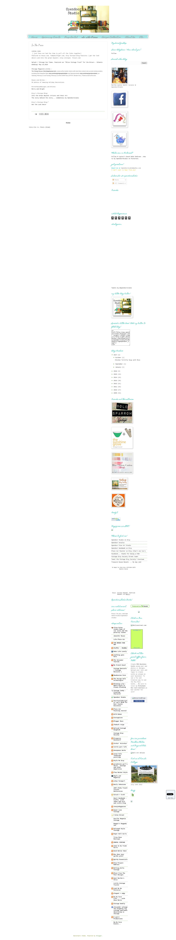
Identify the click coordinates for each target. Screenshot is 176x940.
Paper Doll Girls (120, 834)
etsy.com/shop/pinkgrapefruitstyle (58, 73)
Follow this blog (139, 701)
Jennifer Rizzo (119, 636)
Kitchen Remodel (122, 593)
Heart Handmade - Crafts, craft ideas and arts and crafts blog (120, 800)
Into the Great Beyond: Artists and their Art (49, 95)
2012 (116, 383)
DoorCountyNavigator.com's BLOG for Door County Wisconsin (120, 703)
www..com (137, 630)
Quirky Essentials (120, 859)
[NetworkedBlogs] (138, 698)
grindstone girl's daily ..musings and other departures (120, 766)
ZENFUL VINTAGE (119, 842)
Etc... (141, 37)
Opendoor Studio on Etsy (120, 540)
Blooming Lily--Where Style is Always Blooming (120, 685)
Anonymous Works (120, 750)
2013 (116, 380)
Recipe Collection (111, 37)
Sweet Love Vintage (118, 811)
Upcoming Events (51, 37)
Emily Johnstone (120, 784)
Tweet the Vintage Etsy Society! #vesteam (127, 559)
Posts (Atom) (45, 127)
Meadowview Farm (120, 675)
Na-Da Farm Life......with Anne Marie (119, 898)
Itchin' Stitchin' (120, 743)
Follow (113, 53)
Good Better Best (120, 851)
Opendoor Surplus (117, 543)
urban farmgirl (119, 781)
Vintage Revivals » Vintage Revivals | (120, 670)
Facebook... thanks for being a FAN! (125, 554)
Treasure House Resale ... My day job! (126, 562)
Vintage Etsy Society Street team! (124, 556)
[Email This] (40, 114)
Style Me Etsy (119, 760)
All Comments (119, 183)
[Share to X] (44, 114)
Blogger (99, 936)
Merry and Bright (38, 89)
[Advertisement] (121, 273)
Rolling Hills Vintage (119, 869)
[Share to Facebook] (46, 114)
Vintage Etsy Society (118, 734)
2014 (116, 377)
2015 (116, 374)
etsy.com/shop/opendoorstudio (88, 73)
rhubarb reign (119, 724)
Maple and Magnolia (117, 776)
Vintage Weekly (119, 903)
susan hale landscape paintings (118, 755)
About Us (130, 37)
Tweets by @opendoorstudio (121, 288)
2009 (116, 393)
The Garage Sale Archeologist (120, 679)
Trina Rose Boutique (118, 838)
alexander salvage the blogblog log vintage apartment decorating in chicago (120, 910)
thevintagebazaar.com (50, 71)
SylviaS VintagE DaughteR (120, 729)
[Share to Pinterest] (48, 114)
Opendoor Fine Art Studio (121, 545)
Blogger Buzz (118, 721)
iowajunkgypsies (120, 806)
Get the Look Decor (39, 104)
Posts (116, 180)
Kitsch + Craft (119, 795)
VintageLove (118, 718)
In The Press (90, 37)
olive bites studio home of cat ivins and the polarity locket (120, 630)
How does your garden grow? (119, 855)
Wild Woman (118, 714)
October (118, 357)
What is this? (137, 647)
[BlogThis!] (42, 114)
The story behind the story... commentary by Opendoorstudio (55, 98)
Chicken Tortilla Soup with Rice (127, 360)
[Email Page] (36, 114)
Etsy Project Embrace (118, 863)
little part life (120, 747)
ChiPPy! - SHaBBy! (120, 648)
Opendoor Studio (120, 697)
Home (34, 37)
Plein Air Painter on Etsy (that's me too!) (128, 551)
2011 (116, 387)
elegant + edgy (119, 893)
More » (128, 594)
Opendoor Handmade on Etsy (121, 548)
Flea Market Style (120, 772)
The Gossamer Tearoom (118, 661)
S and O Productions (118, 918)
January (118, 367)
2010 (116, 390)
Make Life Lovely (120, 651)
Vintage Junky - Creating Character (120, 692)
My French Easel (120, 665)
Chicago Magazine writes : (42, 69)
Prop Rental (71, 37)
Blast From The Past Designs (119, 874)
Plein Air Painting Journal (120, 710)
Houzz (114, 593)
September (119, 364)
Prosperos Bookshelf (117, 739)
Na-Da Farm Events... (118, 923)
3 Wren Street (119, 815)
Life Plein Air (119, 639)
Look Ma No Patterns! (118, 889)
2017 (116, 355)
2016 (116, 371)
